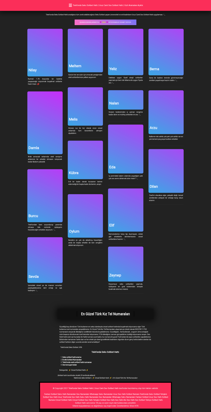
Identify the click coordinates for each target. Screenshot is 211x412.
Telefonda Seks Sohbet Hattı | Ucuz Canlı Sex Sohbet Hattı (93, 388)
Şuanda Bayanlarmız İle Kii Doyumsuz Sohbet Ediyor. (105, 22)
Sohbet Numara (132, 394)
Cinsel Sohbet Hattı (63, 400)
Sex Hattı (119, 400)
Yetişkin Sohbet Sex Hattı (104, 400)
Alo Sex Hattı (129, 400)
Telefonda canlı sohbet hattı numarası (77, 362)
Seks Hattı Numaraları (67, 394)
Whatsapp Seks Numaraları (101, 394)
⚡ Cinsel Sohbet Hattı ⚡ (78, 370)
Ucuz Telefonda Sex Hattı (68, 397)
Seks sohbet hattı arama (71, 357)
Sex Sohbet (140, 400)
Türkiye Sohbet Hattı (154, 400)
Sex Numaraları (82, 394)
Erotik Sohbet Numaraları (72, 360)
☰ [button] (70, 5)
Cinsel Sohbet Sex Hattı (82, 400)
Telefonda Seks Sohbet (82, 378)
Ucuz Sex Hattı (119, 394)
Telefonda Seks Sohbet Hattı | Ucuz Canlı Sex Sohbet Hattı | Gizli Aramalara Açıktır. (108, 5)
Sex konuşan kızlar (69, 365)
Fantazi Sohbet (50, 394)
